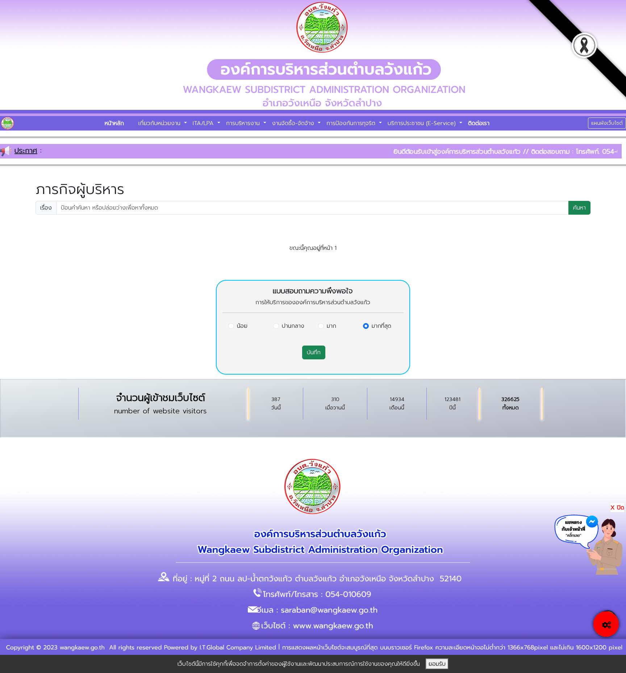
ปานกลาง (293, 326)
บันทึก (314, 352)
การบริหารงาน (244, 123)
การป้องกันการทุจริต (351, 123)
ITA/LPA (204, 123)
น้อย (242, 326)
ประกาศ (25, 150)
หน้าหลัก (114, 123)
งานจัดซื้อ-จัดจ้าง (294, 123)
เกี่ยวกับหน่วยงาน (160, 123)
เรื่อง (46, 207)
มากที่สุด (381, 326)
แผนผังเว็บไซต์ (607, 123)
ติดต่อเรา (478, 123)
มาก (331, 326)
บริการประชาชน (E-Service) (423, 123)
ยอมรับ (437, 664)
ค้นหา (579, 207)
